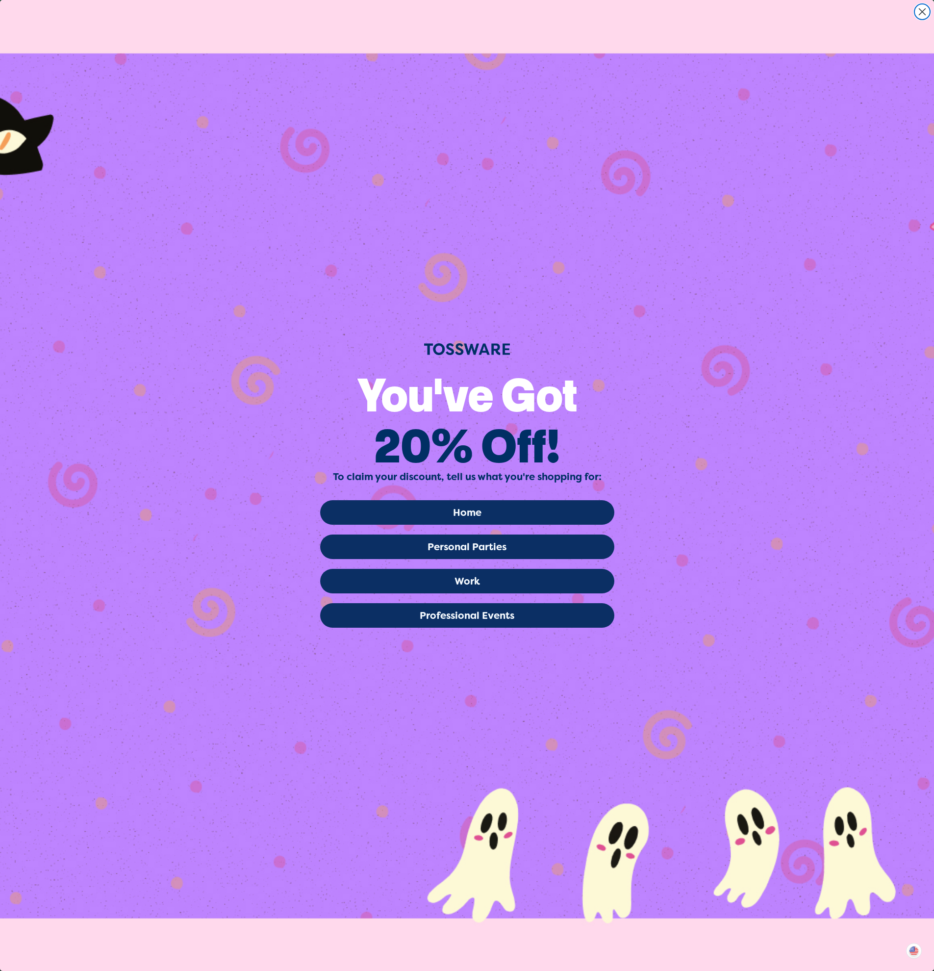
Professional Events (467, 615)
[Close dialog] (922, 12)
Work (467, 581)
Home (467, 512)
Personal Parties (467, 546)
